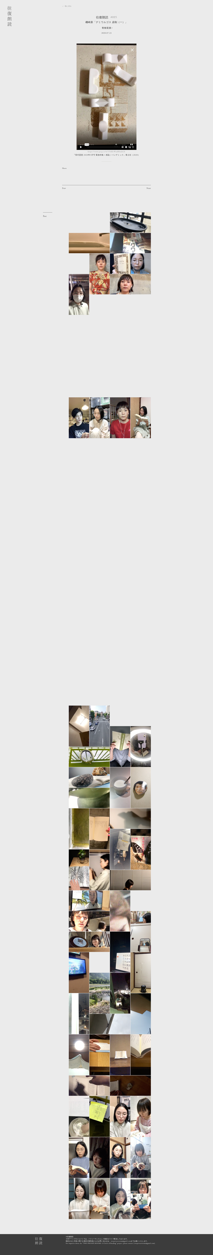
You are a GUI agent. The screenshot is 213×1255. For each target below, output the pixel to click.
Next (149, 188)
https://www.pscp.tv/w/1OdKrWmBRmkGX (106, 151)
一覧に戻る (67, 6)
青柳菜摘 (106, 28)
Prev (64, 188)
